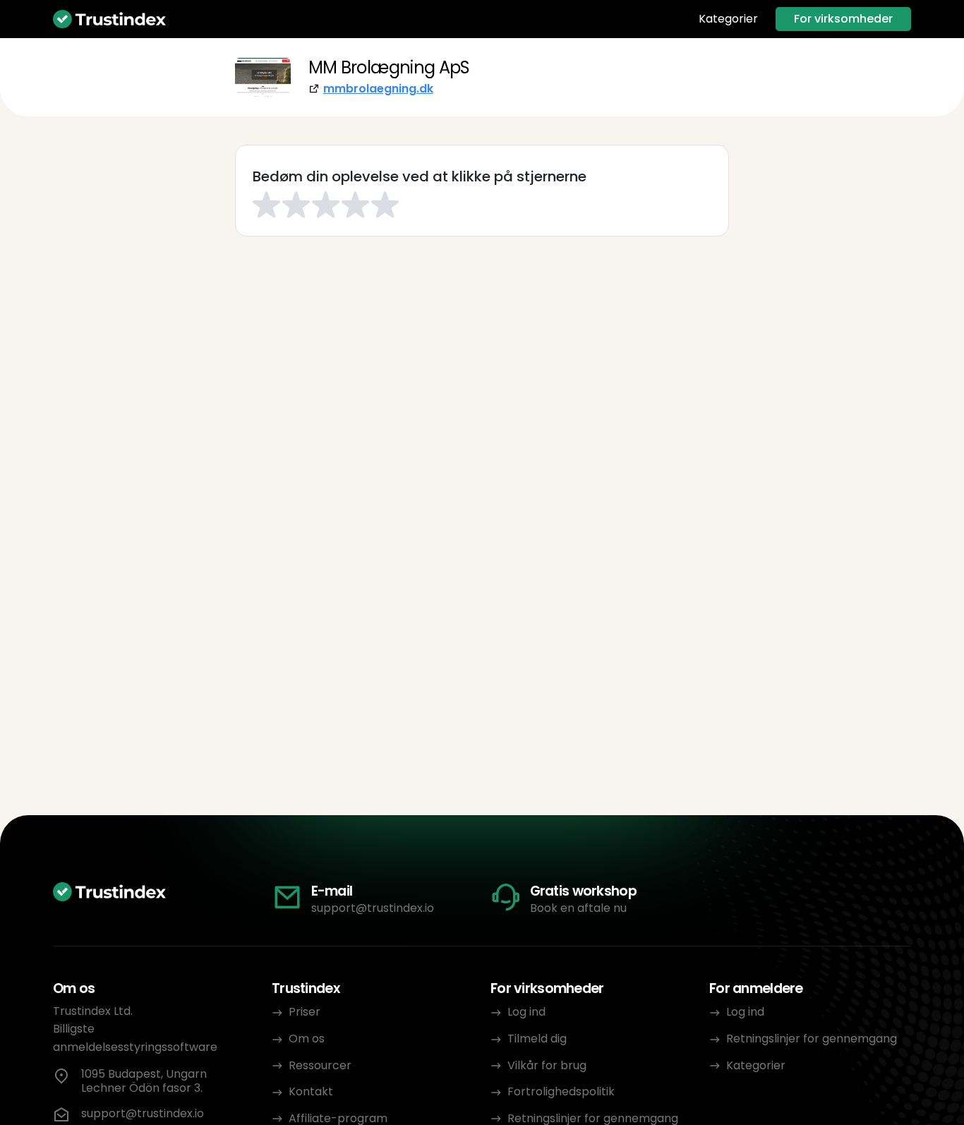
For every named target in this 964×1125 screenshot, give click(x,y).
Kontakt (311, 1091)
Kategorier (728, 19)
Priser (304, 1012)
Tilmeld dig (537, 1038)
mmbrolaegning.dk (378, 88)
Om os (307, 1038)
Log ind (526, 1012)
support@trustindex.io (372, 908)
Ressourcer (320, 1065)
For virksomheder (843, 19)
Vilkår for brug (546, 1065)
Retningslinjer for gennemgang (811, 1038)
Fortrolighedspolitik (561, 1091)
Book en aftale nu (578, 908)
